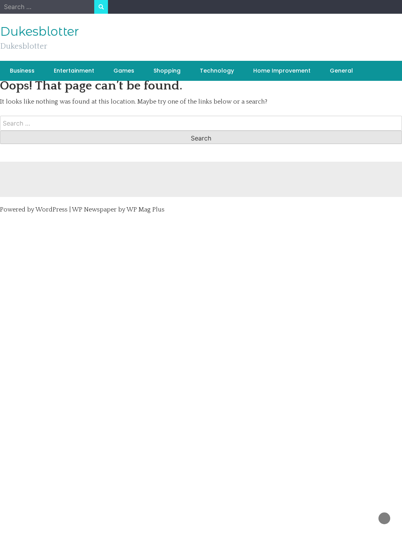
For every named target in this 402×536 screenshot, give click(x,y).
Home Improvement (282, 71)
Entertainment (74, 71)
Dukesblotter (39, 31)
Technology (217, 71)
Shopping (167, 71)
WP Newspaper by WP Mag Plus (118, 209)
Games (123, 71)
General (341, 71)
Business (22, 71)
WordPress (51, 209)
